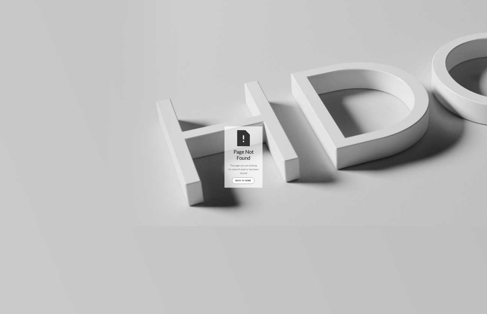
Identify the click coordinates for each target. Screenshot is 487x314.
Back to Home (243, 180)
